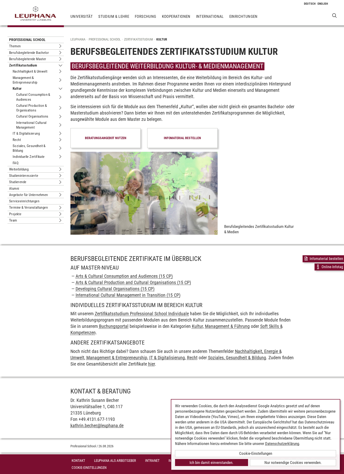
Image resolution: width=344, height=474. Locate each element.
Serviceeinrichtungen (24, 201)
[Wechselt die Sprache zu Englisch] (323, 3)
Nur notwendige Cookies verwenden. (293, 462)
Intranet (152, 461)
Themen (15, 46)
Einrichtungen (243, 16)
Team (13, 220)
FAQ (15, 163)
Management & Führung (227, 326)
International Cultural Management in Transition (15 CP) (128, 295)
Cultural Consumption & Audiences (33, 97)
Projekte (15, 214)
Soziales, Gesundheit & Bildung (29, 148)
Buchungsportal (113, 326)
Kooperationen (176, 16)
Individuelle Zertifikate (29, 157)
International (210, 16)
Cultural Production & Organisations (31, 108)
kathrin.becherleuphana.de (97, 425)
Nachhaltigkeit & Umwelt (30, 71)
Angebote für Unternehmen (28, 195)
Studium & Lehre (113, 16)
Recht (17, 140)
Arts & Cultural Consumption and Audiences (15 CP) (124, 276)
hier (151, 364)
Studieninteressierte (23, 176)
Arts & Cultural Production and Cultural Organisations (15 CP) (133, 282)
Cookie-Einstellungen (89, 468)
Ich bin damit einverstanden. (211, 462)
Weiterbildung (19, 169)
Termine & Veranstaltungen (28, 207)
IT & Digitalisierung (26, 133)
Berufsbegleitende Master (27, 59)
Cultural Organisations (32, 116)
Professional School (27, 40)
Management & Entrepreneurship (25, 80)
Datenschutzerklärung (282, 443)
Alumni (14, 188)
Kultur (17, 88)
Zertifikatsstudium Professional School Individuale (142, 313)
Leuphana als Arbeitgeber (115, 461)
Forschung (145, 16)
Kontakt (78, 461)
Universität (81, 16)
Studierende (17, 182)
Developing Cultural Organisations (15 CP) (115, 289)
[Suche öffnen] (334, 15)
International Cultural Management (31, 125)
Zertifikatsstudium (23, 65)
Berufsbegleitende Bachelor (29, 53)
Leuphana (77, 39)
